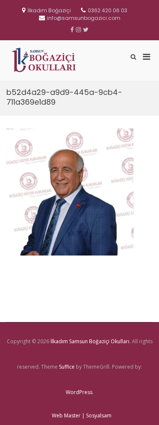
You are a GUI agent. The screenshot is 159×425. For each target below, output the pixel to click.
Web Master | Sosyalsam (82, 415)
